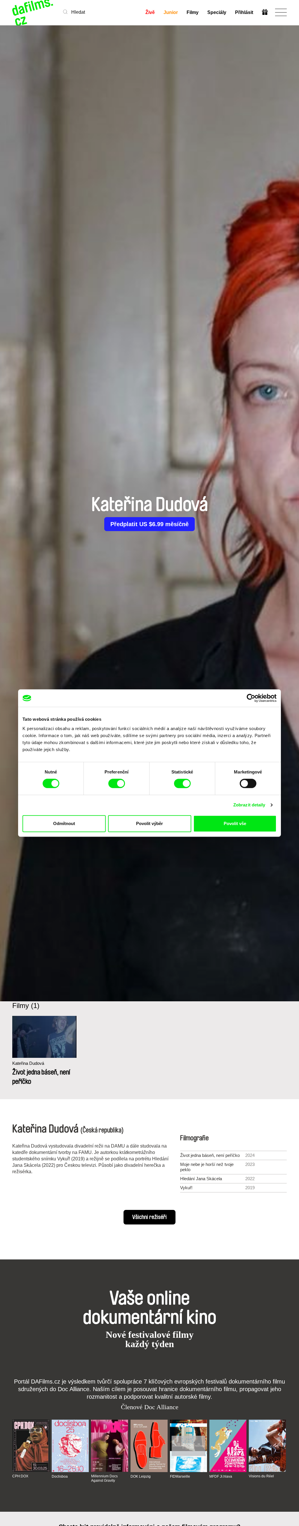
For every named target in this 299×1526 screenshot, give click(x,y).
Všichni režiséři (149, 1217)
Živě (150, 12)
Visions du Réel (261, 1476)
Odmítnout (64, 823)
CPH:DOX (20, 1476)
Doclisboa (60, 1476)
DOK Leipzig (141, 1476)
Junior (171, 12)
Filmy (193, 12)
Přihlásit (244, 12)
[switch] (116, 783)
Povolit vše (235, 823)
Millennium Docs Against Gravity (104, 1478)
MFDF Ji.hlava (220, 1476)
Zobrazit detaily (249, 804)
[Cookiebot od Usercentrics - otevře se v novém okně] (251, 698)
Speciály (216, 12)
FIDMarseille (180, 1476)
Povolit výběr (149, 823)
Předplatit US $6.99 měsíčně (149, 524)
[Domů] (33, 12)
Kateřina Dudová (28, 1063)
